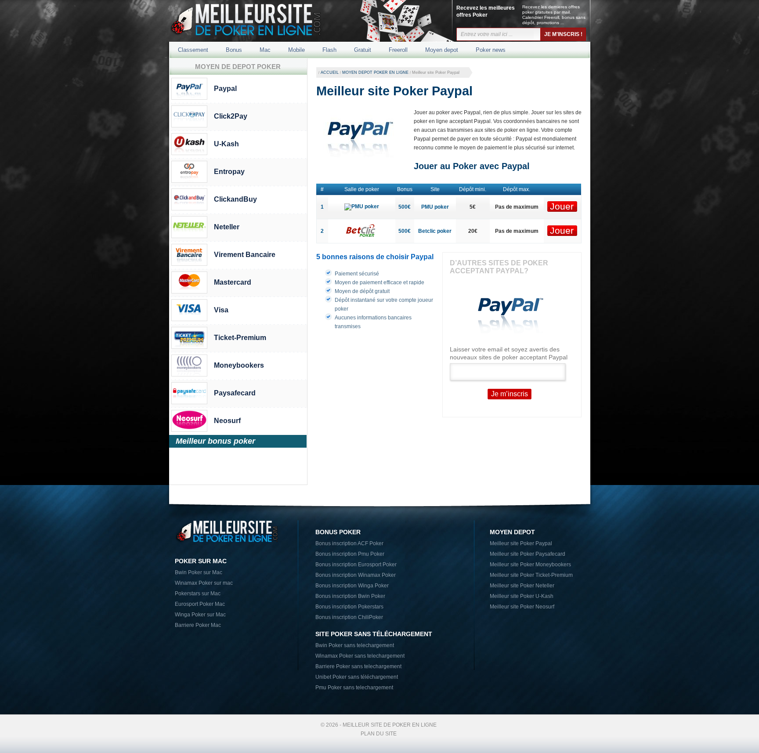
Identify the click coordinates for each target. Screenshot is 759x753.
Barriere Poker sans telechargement (358, 666)
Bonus (234, 50)
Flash (329, 50)
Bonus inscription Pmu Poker (349, 554)
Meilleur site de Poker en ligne (390, 725)
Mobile (296, 50)
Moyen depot (441, 50)
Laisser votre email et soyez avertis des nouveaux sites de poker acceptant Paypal (508, 353)
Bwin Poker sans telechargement (354, 645)
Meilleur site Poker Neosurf (522, 607)
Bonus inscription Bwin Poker (350, 596)
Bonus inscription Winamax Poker (355, 575)
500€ (404, 207)
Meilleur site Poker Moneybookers (530, 564)
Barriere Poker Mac (198, 625)
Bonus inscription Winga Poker (352, 586)
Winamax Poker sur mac (204, 583)
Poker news (491, 50)
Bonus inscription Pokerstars (349, 607)
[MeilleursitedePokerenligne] (262, 23)
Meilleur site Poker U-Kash (521, 596)
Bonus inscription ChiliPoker (349, 617)
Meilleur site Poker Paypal (521, 543)
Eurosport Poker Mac (200, 604)
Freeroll (398, 50)
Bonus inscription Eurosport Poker (356, 564)
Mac (265, 50)
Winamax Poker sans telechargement (360, 656)
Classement (193, 50)
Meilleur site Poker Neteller (522, 586)
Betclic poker (435, 231)
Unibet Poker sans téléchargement (356, 677)
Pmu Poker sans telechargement (354, 687)
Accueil (330, 72)
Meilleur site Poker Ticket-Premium (531, 575)
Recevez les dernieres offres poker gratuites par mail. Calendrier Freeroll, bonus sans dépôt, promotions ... (554, 14)
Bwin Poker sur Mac (198, 572)
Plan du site (379, 734)
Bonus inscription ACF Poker (349, 543)
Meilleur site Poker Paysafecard (527, 554)
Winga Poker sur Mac (200, 615)
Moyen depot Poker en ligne (375, 72)
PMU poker (435, 207)
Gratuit (362, 50)
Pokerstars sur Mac (197, 593)
